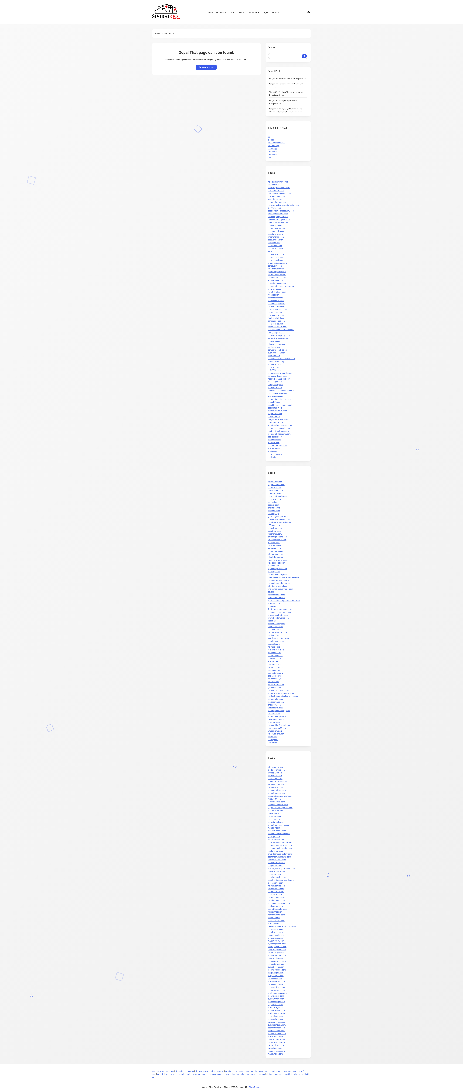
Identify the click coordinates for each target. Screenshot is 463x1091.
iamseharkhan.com (276, 802)
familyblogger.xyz (276, 332)
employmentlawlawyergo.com (281, 693)
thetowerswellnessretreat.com (281, 390)
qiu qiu (271, 140)
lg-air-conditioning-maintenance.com (284, 600)
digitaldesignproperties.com (280, 807)
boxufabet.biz (274, 416)
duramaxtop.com (275, 894)
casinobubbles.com (276, 231)
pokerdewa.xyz (274, 679)
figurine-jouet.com (276, 422)
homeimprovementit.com (279, 188)
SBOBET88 (253, 12)
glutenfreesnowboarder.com (280, 373)
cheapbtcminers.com (277, 283)
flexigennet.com (275, 912)
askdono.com (274, 511)
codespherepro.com (276, 1016)
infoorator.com (274, 603)
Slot (232, 12)
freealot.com (273, 295)
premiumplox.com (276, 641)
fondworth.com (274, 799)
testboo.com (273, 635)
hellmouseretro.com (276, 886)
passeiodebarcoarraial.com (280, 796)
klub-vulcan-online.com (278, 338)
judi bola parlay (217, 1071)
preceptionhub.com (276, 196)
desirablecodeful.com (277, 909)
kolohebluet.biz (274, 653)
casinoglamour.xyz (276, 670)
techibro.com (273, 566)
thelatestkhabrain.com (278, 805)
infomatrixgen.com (276, 1007)
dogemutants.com (276, 891)
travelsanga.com (275, 708)
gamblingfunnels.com (277, 496)
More (274, 12)
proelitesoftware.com (277, 327)
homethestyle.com (276, 260)
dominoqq (272, 148)
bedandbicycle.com (276, 303)
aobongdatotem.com (277, 202)
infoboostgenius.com (277, 993)
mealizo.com (273, 813)
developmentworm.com (278, 719)
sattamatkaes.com (276, 839)
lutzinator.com (274, 364)
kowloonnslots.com (276, 563)
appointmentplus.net (277, 716)
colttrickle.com (274, 487)
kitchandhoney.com (276, 624)
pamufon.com (274, 356)
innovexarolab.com (276, 1010)
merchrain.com (274, 440)
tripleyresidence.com (277, 344)
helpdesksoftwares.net (278, 182)
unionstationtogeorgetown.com (282, 286)
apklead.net (273, 457)
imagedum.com (275, 387)
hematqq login (290, 1071)
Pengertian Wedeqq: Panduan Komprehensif (287, 78)
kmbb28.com (273, 442)
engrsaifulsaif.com (276, 280)
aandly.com (273, 739)
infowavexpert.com (276, 981)
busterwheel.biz (275, 658)
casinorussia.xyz (275, 664)
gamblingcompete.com (278, 516)
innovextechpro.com (277, 955)
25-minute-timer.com (277, 274)
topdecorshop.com (276, 702)
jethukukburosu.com (277, 860)
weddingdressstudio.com (279, 638)
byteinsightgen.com (276, 1002)
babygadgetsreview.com (278, 580)
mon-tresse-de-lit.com (277, 411)
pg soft (301, 1071)
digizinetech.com (275, 1004)
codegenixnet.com (276, 1019)
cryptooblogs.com (276, 254)
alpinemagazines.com (277, 569)
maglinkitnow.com (276, 941)
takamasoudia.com (276, 897)
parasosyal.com (275, 874)
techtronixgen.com (276, 952)
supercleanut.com (276, 301)
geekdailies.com (275, 437)
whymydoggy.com (276, 767)
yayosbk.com (274, 644)
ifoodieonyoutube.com (278, 214)
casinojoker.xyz (275, 676)
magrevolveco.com (276, 1031)
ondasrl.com (273, 367)
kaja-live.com (274, 542)
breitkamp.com (274, 341)
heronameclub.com (276, 915)
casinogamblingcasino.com (280, 848)
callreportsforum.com (277, 445)
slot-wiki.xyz (273, 682)
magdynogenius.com (277, 947)
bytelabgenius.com (276, 967)
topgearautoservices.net (278, 419)
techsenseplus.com (276, 990)
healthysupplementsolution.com (282, 926)
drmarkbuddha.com (276, 598)
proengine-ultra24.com (278, 615)
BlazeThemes (255, 1087)
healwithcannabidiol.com (279, 379)
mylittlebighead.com (277, 292)
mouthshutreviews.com (278, 222)
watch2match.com (276, 684)
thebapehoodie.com (276, 871)
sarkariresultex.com (276, 810)
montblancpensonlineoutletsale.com (284, 577)
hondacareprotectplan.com (280, 845)
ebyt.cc (271, 592)
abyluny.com (273, 451)
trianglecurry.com (275, 385)
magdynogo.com (275, 1054)
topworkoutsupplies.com (279, 219)
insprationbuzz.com (276, 793)
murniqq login (276, 1071)
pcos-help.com (274, 499)
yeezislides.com (275, 199)
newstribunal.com (276, 190)
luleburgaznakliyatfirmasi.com (281, 868)
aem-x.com (273, 251)
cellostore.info (274, 819)
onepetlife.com (274, 402)
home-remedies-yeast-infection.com (283, 205)
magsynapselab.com (277, 949)
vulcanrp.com (274, 571)
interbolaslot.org (275, 773)
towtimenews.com (276, 851)
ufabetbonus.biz (275, 731)
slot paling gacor (273, 1074)
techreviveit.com (275, 978)
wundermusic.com (276, 269)
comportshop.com (276, 699)
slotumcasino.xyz (275, 667)
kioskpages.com (275, 382)
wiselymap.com (275, 534)
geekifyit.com (274, 836)
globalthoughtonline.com (279, 825)
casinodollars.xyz (275, 673)
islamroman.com (275, 554)
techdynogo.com (275, 932)
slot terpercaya (201, 1071)
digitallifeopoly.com (276, 228)
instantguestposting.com (279, 711)
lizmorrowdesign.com (277, 376)
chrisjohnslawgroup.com (279, 335)
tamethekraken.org (276, 361)
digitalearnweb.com (276, 770)
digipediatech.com (276, 938)
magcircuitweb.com (276, 958)
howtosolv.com (274, 629)
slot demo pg (273, 146)
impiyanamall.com (276, 237)
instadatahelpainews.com (279, 434)
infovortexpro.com (276, 1036)
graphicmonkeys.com (277, 309)
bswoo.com (273, 742)
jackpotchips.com (276, 324)
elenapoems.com (275, 883)
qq (269, 137)
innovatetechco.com (277, 970)
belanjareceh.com (276, 787)
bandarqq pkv (251, 1071)
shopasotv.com (274, 705)
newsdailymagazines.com (279, 193)
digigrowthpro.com (276, 485)
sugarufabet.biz (275, 414)
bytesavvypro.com (276, 999)
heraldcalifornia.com (277, 306)
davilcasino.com (275, 245)
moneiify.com (274, 828)
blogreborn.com (275, 528)
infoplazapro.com (276, 975)
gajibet (305, 1074)
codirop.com (273, 505)
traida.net (272, 621)
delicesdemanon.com (277, 632)
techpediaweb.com (276, 964)
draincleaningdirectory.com (280, 854)
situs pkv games (214, 1074)
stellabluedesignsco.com (279, 903)
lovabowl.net (273, 185)
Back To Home (208, 67)
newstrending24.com (277, 728)
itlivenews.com (274, 722)
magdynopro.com (275, 973)
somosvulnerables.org (277, 350)
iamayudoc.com (275, 289)
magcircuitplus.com (276, 1039)
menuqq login (158, 1071)
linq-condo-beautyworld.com (280, 589)
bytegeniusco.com (276, 984)
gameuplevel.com (276, 257)
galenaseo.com (274, 687)
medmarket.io (274, 918)
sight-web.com (274, 548)
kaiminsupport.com (276, 784)
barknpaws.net (274, 816)
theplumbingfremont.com (279, 725)
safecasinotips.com (276, 321)
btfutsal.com (273, 502)
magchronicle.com (276, 935)
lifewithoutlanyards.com (278, 618)
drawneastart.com (276, 315)
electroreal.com (275, 208)
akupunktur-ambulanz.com (280, 583)
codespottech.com (276, 929)
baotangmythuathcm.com (279, 857)
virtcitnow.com (274, 531)
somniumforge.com (276, 863)
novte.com (272, 606)
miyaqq (297, 1074)
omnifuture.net (274, 493)
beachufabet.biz (275, 408)
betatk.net (272, 737)
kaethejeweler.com (276, 396)
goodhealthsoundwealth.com (281, 880)
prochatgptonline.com (277, 537)
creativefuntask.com (277, 277)
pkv (269, 157)
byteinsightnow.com (277, 1025)
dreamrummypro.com (277, 781)
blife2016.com (274, 370)
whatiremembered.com (278, 586)
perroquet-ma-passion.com (280, 428)
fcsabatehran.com (276, 889)
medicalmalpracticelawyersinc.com (283, 696)
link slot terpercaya (276, 143)
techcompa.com (275, 545)
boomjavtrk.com (275, 454)
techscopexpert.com (277, 961)
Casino (241, 12)
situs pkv (170, 1071)
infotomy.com (274, 923)
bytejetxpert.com (275, 1048)
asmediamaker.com (276, 822)
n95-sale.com (274, 525)
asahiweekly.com (275, 298)
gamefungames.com (277, 272)
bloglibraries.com (275, 865)
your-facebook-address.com (280, 425)
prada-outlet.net (275, 482)
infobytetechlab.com (277, 1013)
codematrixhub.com (277, 987)
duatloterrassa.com (276, 353)
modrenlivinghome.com (278, 431)
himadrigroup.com (276, 551)
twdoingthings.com (276, 900)
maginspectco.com (276, 1051)
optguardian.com (275, 240)
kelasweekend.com (276, 734)
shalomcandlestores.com (279, 834)
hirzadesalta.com (275, 225)
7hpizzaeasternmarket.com (280, 609)
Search (271, 47)
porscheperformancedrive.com (281, 358)
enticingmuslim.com (277, 877)
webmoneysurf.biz (276, 650)
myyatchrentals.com (277, 831)
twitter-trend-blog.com (277, 574)
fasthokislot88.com (276, 318)
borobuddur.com (275, 266)
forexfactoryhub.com (277, 540)
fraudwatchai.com (276, 248)
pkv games (273, 151)
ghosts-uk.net (274, 508)
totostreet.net (274, 243)
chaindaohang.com (276, 595)
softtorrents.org (275, 347)
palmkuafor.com (275, 776)
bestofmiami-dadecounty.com (281, 211)
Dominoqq (221, 12)
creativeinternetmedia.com (279, 522)
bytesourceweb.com (277, 1022)
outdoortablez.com (276, 920)
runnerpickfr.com (275, 490)
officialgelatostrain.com (278, 393)
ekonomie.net (274, 713)
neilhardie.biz (274, 647)
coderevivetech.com (276, 1028)
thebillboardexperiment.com (280, 405)
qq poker (239, 1071)
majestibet (287, 1074)
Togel (265, 12)
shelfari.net (273, 661)
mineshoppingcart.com (278, 216)
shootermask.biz (275, 655)
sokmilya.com (274, 448)
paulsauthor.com (275, 906)
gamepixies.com (275, 312)
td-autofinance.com (276, 557)
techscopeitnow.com (277, 1042)
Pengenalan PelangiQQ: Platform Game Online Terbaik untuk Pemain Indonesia (286, 110)
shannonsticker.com (277, 790)
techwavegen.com (276, 996)
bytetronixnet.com (276, 1045)
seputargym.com (275, 234)
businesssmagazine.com (279, 519)
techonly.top (273, 513)
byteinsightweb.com (277, 944)
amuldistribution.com (277, 263)
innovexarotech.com (277, 1033)
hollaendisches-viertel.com (279, 612)
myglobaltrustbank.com (278, 690)
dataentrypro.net (275, 778)
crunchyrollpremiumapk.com (280, 842)
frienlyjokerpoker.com (277, 560)
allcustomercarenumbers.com (281, 329)
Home (210, 12)
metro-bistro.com (275, 626)
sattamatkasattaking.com (279, 399)
